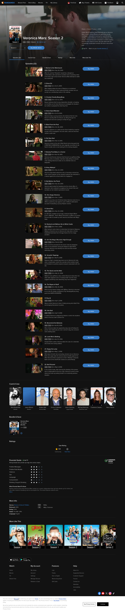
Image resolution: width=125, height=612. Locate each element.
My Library (33, 570)
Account (33, 573)
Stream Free (12, 578)
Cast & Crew (31, 57)
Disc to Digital (56, 576)
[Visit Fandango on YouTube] (103, 593)
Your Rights (56, 600)
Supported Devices (78, 573)
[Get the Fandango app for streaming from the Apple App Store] (14, 559)
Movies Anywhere (57, 578)
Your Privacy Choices (89, 604)
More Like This (87, 57)
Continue (102, 604)
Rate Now (67, 452)
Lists (53, 570)
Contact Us (76, 581)
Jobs (74, 590)
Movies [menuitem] (40, 3)
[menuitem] (97, 2)
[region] (62, 604)
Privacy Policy (62, 599)
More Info (72, 57)
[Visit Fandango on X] (106, 593)
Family (54, 573)
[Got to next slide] (115, 398)
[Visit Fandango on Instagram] (110, 593)
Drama (16, 505)
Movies (11, 573)
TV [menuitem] (47, 3)
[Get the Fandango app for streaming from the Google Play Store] (25, 559)
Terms (36, 599)
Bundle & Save (47, 57)
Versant (16, 599)
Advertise (76, 584)
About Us (76, 570)
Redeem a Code (35, 581)
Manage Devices (35, 578)
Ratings (60, 57)
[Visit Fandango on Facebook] (99, 593)
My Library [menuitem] (54, 3)
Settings (33, 576)
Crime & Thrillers (24, 505)
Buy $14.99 (37, 48)
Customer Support (78, 576)
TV (10, 576)
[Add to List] (21, 433)
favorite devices (101, 48)
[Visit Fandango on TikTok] (113, 593)
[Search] (122, 2)
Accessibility (76, 587)
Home (11, 570)
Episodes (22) (17, 57)
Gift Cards (54, 581)
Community (58, 452)
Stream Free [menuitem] (22, 3)
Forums (75, 578)
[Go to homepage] (8, 2)
